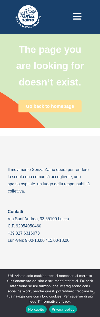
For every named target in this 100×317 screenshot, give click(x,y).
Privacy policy (63, 309)
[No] (93, 293)
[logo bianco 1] (28, 7)
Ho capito (36, 309)
